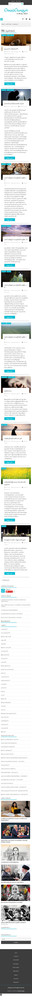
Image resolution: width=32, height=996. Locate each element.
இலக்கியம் (3, 698)
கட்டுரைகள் (4, 35)
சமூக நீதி (3, 684)
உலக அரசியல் (3, 651)
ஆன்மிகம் (25, 51)
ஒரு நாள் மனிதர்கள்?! (11, 49)
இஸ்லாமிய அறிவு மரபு (5, 636)
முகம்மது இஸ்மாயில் (16, 51)
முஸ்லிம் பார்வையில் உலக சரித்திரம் (7, 768)
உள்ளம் (5, 244)
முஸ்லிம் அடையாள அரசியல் (6, 669)
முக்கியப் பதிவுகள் (10, 35)
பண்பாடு (2, 662)
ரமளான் (25, 106)
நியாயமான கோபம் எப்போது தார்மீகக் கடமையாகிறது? (11, 617)
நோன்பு (9, 53)
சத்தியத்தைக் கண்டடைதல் (13, 438)
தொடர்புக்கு (18, 1)
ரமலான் (12, 53)
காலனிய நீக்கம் (4, 676)
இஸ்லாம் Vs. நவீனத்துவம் (6, 750)
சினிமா (2, 673)
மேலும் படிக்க (10, 84)
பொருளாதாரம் (4, 728)
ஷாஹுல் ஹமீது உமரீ (16, 183)
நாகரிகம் (2, 687)
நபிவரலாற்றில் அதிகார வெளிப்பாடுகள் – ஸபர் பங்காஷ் (11, 779)
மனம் (5, 185)
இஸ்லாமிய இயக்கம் (5, 665)
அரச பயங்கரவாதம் (4, 632)
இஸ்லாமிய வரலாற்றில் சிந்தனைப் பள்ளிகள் (9, 739)
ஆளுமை (2, 640)
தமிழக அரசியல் (4, 717)
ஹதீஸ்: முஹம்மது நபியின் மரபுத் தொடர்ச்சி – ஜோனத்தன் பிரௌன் (13, 790)
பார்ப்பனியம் (3, 658)
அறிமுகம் (13, 1)
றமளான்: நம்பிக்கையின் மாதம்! (14, 103)
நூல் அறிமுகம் (16, 963)
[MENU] (1, 19)
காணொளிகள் (16, 959)
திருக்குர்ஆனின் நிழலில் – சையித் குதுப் (8, 772)
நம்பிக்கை (6, 544)
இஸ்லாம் (5, 53)
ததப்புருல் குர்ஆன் (4, 765)
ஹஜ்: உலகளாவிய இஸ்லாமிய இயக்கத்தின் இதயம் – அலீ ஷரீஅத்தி (13, 776)
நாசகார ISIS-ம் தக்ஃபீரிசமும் (6, 783)
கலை (2, 695)
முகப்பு (16, 952)
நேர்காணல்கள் (16, 971)
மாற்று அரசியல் (4, 724)
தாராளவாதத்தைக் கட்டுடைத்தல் (7, 746)
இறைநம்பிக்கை (7, 489)
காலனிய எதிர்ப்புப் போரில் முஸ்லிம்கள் (8, 743)
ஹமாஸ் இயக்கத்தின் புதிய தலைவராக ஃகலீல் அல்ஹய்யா (12, 613)
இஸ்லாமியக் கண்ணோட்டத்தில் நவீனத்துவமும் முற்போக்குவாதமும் (13, 757)
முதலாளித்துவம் (4, 720)
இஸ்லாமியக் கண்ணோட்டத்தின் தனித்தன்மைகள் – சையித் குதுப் (13, 794)
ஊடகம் (2, 709)
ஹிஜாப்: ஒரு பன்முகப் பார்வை (6, 754)
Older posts (6, 580)
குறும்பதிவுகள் (4, 377)
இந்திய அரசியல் (4, 654)
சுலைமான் (14, 106)
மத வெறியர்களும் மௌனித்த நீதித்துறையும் (9, 610)
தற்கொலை (8, 391)
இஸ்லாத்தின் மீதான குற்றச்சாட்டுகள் (8, 713)
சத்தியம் (6, 443)
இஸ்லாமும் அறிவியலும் (5, 702)
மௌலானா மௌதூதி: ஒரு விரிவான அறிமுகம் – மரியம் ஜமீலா (12, 787)
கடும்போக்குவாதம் (4, 680)
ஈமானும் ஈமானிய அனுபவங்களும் (14, 539)
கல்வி (2, 691)
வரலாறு (2, 643)
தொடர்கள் (9, 164)
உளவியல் (6, 395)
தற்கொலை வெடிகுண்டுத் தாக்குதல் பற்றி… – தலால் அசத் (12, 761)
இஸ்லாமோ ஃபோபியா (5, 647)
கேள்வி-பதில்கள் (16, 967)
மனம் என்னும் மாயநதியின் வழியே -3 (15, 239)
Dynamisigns (21, 991)
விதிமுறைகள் (16, 982)
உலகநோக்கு (3, 629)
